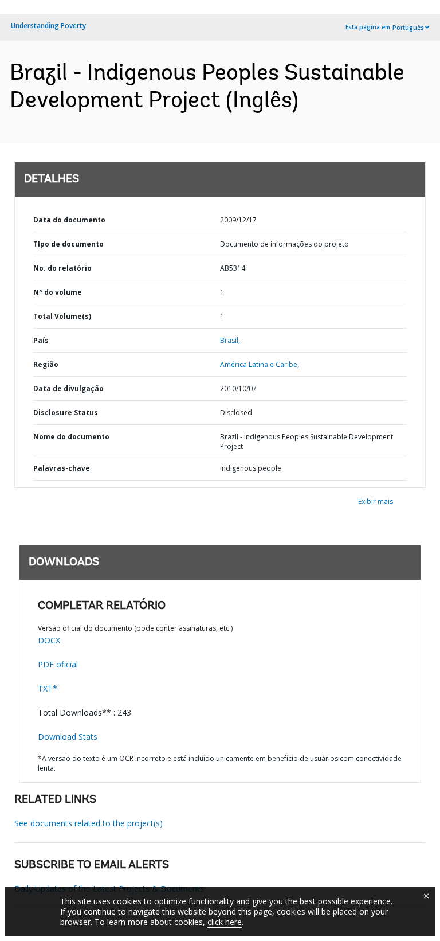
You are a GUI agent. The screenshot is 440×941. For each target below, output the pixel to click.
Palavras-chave (61, 468)
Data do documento (69, 220)
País (41, 340)
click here (224, 921)
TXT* (47, 688)
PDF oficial (58, 664)
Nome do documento (71, 437)
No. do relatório (62, 268)
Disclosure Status (65, 412)
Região (45, 364)
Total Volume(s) (62, 316)
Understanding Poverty (48, 25)
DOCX (49, 640)
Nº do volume (57, 292)
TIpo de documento (68, 244)
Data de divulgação (68, 388)
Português (408, 28)
